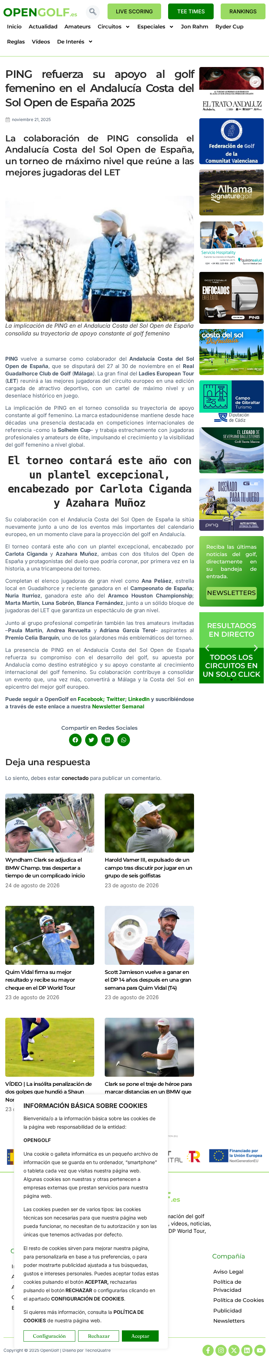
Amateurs (77, 26)
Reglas (16, 41)
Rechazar (99, 1336)
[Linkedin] (247, 1350)
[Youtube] (259, 1350)
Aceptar (140, 1336)
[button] (93, 12)
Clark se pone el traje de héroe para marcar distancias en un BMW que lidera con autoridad (148, 1092)
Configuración (49, 1336)
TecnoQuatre (98, 1350)
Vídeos (41, 41)
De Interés (70, 41)
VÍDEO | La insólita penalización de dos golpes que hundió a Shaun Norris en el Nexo (48, 1092)
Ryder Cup (229, 26)
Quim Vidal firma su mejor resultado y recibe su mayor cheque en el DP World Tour (40, 980)
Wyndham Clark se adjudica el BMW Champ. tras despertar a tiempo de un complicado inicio (45, 867)
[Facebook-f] (208, 1350)
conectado (75, 778)
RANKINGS (243, 11)
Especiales (151, 26)
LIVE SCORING (134, 11)
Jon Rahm (194, 26)
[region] (91, 1221)
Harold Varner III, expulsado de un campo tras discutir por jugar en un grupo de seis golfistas (148, 867)
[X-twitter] (234, 1350)
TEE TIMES (191, 11)
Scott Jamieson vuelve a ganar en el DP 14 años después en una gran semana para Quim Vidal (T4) (148, 980)
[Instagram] (221, 1350)
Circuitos (110, 26)
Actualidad (43, 26)
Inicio (14, 26)
